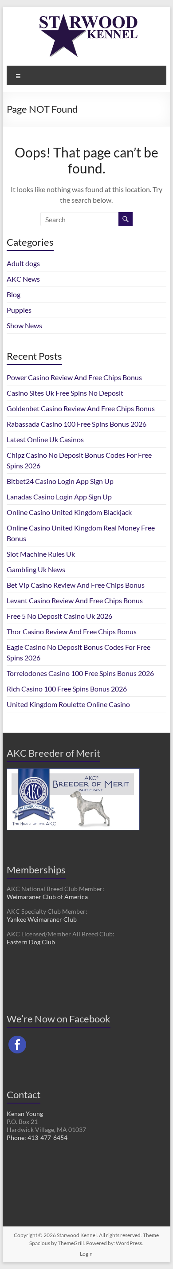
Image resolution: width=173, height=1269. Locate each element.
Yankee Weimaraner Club (42, 919)
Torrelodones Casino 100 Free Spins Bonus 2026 (80, 673)
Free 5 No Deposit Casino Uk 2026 (59, 616)
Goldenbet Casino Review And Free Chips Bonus (81, 408)
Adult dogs (23, 263)
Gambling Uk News (36, 569)
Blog (13, 294)
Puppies (19, 310)
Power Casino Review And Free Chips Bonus (74, 377)
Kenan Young (25, 1113)
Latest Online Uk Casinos (45, 439)
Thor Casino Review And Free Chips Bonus (72, 631)
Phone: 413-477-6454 (37, 1137)
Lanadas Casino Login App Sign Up (59, 496)
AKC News (23, 279)
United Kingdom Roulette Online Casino (68, 704)
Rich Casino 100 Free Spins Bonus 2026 (67, 688)
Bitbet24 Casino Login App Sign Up (60, 481)
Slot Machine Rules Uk (41, 554)
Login (86, 1253)
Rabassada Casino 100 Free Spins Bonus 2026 (76, 424)
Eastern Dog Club (31, 942)
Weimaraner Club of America (47, 896)
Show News (24, 325)
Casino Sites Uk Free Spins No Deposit (65, 393)
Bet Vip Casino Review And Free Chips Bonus (76, 585)
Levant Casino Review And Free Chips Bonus (75, 600)
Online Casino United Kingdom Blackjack (69, 512)
